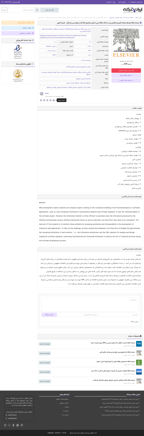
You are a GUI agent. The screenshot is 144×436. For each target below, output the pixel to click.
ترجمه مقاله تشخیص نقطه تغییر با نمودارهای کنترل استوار (115, 361)
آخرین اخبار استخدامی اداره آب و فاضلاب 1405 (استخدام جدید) (120, 415)
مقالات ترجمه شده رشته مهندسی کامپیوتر (121, 18)
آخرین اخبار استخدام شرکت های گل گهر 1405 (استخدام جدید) (121, 403)
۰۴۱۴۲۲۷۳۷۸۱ (12, 415)
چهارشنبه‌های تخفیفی (62, 399)
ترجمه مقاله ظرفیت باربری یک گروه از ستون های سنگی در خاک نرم (113, 371)
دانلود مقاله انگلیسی (125, 80)
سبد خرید (48, 10)
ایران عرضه (138, 18)
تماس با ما (65, 415)
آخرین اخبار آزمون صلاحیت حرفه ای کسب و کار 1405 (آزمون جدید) (119, 407)
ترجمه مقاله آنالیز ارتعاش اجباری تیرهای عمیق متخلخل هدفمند (114, 380)
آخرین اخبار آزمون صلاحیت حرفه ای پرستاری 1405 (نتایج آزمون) (120, 399)
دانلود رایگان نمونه (125, 75)
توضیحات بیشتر (45, 344)
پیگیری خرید (122, 2)
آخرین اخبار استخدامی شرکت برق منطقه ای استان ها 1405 (122, 411)
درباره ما (65, 411)
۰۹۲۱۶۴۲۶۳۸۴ (12, 419)
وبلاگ (66, 407)
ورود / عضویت (110, 2)
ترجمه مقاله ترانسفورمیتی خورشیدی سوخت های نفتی (117, 352)
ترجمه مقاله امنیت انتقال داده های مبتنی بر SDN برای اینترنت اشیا (113, 343)
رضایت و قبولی (64, 403)
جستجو (4, 10)
